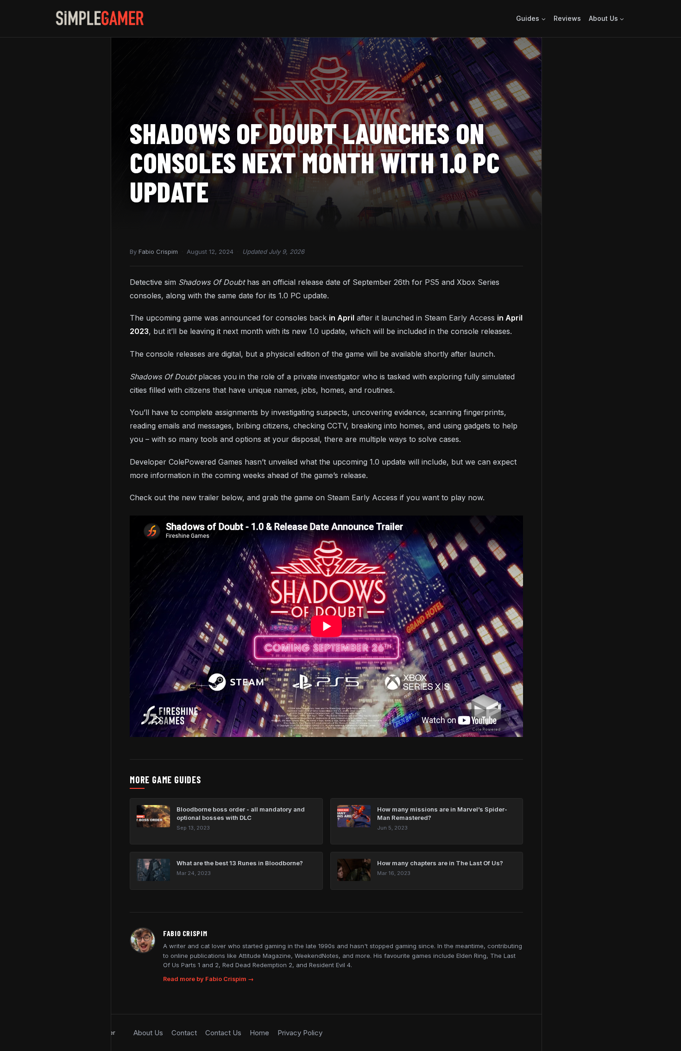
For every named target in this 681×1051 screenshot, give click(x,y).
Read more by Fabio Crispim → (208, 978)
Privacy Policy (299, 1032)
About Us (148, 1032)
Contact (184, 1032)
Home (259, 1032)
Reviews (567, 18)
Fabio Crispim (158, 251)
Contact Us (223, 1032)
